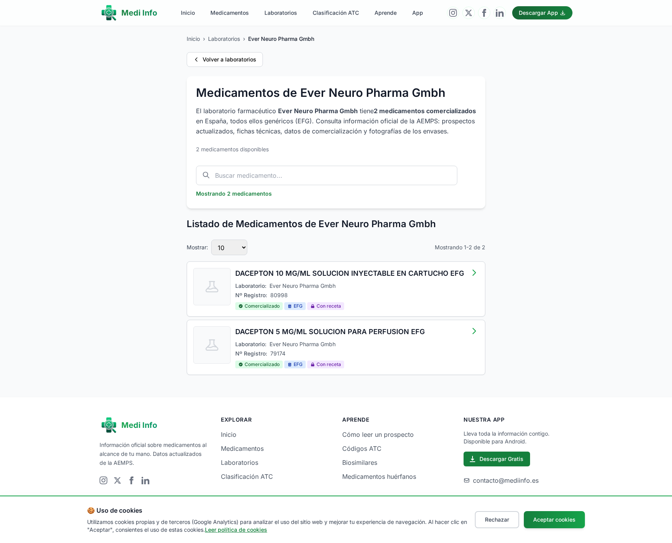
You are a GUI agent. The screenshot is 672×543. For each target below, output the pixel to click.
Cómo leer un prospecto (378, 434)
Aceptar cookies (554, 519)
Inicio (188, 12)
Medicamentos (229, 12)
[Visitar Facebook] (484, 13)
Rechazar (497, 519)
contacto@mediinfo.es (506, 480)
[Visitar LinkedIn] (500, 13)
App (417, 12)
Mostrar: (197, 247)
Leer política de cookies (236, 529)
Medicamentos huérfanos (379, 476)
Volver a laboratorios (229, 59)
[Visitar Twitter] (468, 13)
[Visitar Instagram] (453, 13)
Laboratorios (280, 12)
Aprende (385, 12)
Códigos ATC (362, 448)
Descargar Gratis (501, 458)
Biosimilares (359, 462)
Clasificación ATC (336, 12)
